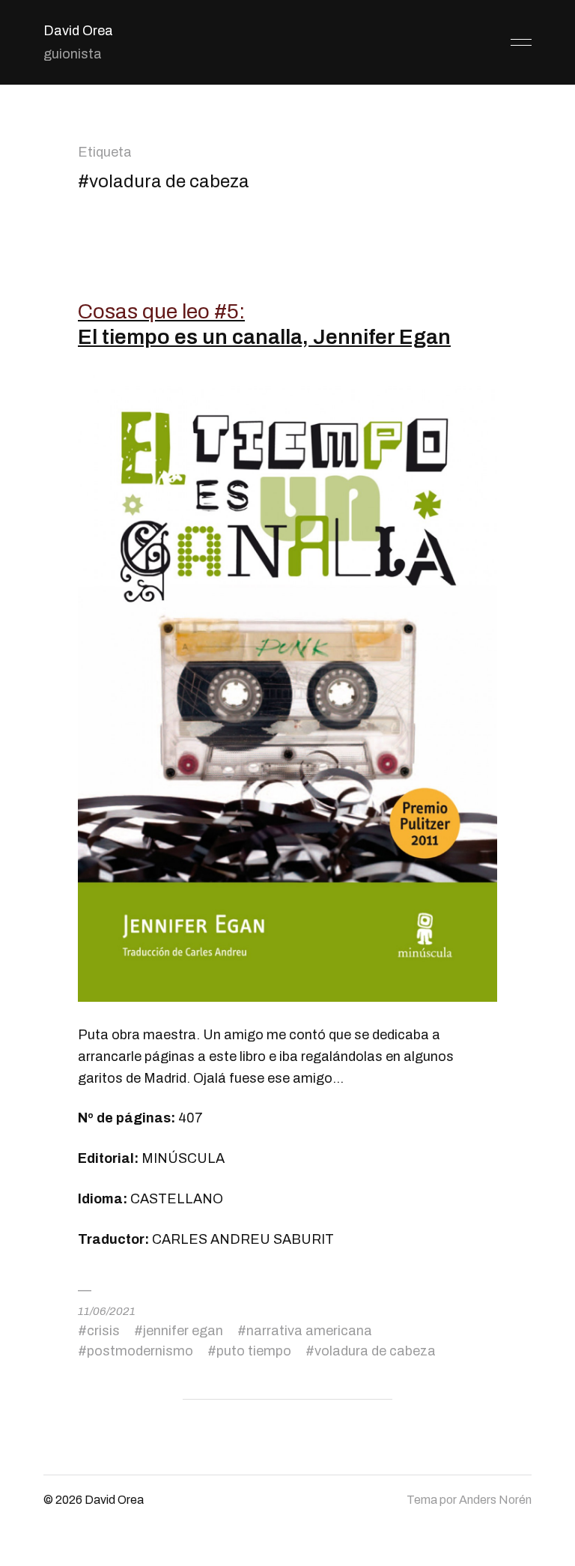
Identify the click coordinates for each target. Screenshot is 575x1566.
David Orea (78, 30)
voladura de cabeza (375, 1350)
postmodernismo (140, 1350)
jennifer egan (183, 1330)
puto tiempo (253, 1350)
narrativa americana (309, 1330)
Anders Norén (495, 1499)
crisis (103, 1330)
